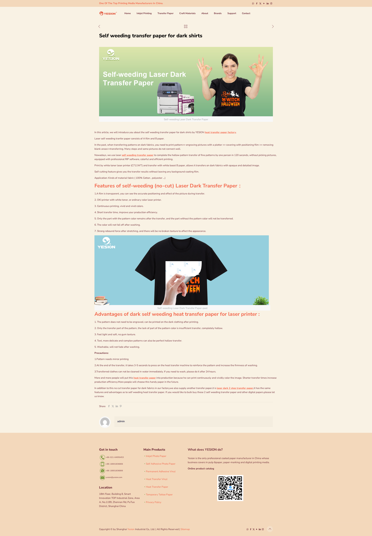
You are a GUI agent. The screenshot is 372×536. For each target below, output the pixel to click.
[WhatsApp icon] (253, 3)
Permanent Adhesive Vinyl (161, 471)
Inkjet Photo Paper (156, 456)
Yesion (131, 529)
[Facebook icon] (257, 3)
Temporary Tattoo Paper (159, 494)
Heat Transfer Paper (157, 487)
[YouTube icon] (264, 3)
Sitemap (185, 529)
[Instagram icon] (271, 3)
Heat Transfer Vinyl (156, 479)
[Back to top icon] (270, 529)
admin (121, 421)
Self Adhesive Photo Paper (160, 463)
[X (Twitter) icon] (260, 3)
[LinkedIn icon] (268, 3)
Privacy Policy (153, 502)
